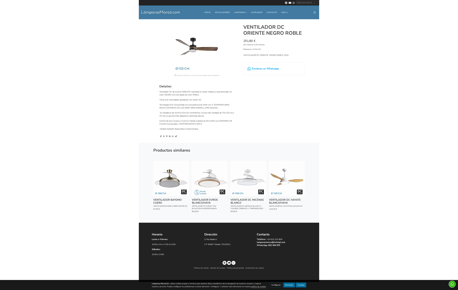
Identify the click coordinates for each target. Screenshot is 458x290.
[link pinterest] (286, 2)
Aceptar (301, 285)
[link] (160, 12)
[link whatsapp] (294, 2)
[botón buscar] (314, 12)
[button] (240, 12)
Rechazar (289, 285)
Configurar (276, 285)
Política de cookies (201, 268)
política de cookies (258, 286)
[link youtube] (290, 2)
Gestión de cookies (217, 268)
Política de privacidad (235, 268)
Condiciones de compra (254, 268)
